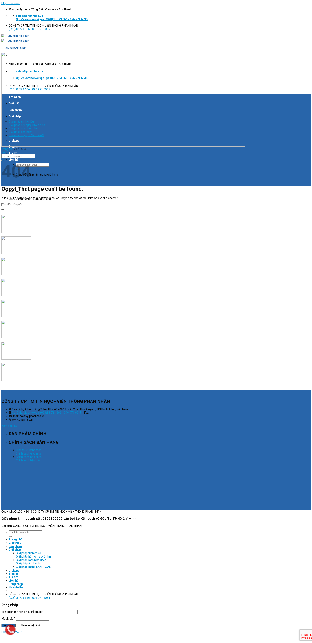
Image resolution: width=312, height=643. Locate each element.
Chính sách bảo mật (28, 460)
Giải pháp (15, 549)
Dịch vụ (14, 570)
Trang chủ (7, 149)
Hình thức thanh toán (28, 450)
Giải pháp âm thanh (28, 563)
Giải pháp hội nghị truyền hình (34, 556)
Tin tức (13, 153)
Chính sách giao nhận (29, 453)
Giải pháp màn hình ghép (31, 560)
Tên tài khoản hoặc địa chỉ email (22, 612)
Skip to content (10, 3)
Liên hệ (13, 159)
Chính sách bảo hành (29, 457)
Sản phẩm (15, 546)
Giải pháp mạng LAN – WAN (33, 567)
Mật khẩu (8, 618)
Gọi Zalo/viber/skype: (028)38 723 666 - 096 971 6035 (47, 412)
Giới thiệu (15, 543)
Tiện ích (14, 573)
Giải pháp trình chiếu (28, 553)
